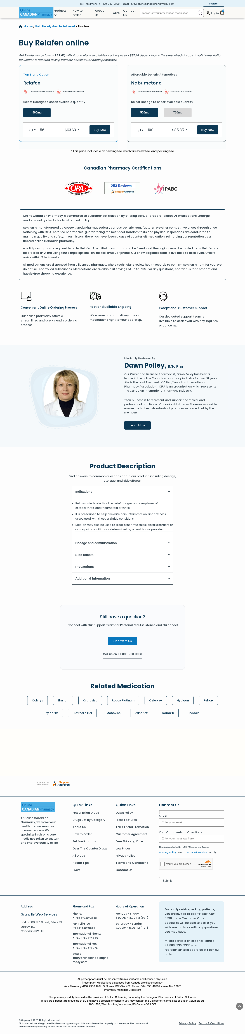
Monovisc (114, 713)
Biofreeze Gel (82, 713)
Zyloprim (52, 713)
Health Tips (80, 863)
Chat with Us (122, 641)
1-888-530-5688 (83, 928)
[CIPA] (78, 189)
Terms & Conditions (211, 1023)
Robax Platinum (123, 700)
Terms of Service (196, 852)
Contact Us (129, 13)
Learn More (140, 425)
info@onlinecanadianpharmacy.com (152, 4)
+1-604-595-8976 (85, 948)
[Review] (122, 189)
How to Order (77, 13)
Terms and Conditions (132, 863)
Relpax (208, 700)
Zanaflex (141, 713)
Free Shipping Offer (129, 841)
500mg (37, 112)
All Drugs (78, 856)
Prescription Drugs (85, 813)
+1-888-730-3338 (109, 4)
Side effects (84, 555)
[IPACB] (166, 189)
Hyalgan (183, 700)
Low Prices (123, 848)
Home (28, 26)
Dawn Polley (124, 813)
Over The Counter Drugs (89, 848)
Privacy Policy (125, 856)
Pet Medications (84, 841)
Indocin (194, 713)
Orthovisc (90, 700)
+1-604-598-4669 (85, 938)
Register (213, 3)
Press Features (126, 820)
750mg (177, 112)
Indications (83, 491)
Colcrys (37, 700)
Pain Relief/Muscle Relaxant (55, 26)
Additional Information (92, 578)
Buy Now (99, 130)
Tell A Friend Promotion (132, 827)
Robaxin (168, 713)
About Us (99, 13)
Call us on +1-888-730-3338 (122, 654)
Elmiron (63, 700)
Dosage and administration (96, 543)
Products (60, 11)
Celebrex (155, 700)
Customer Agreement (131, 834)
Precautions (84, 566)
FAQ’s (116, 13)
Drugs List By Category (88, 820)
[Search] (200, 13)
